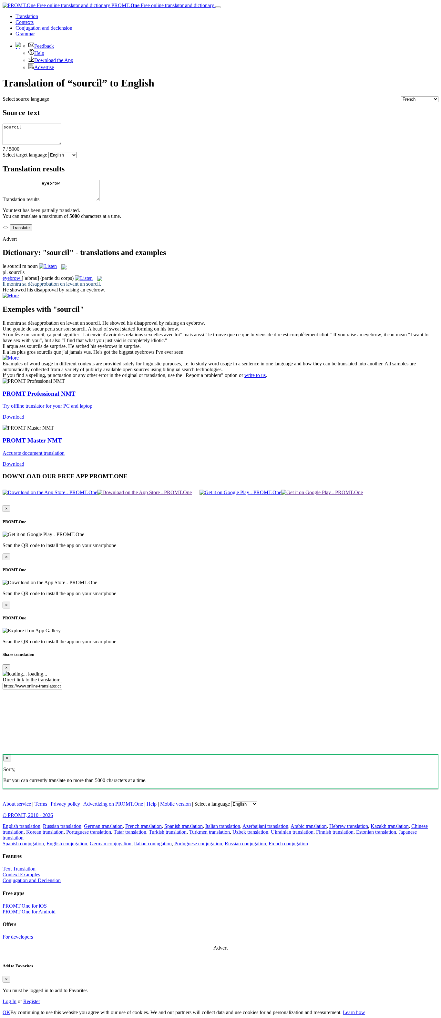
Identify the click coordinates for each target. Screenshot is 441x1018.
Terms (41, 804)
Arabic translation (309, 826)
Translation (26, 16)
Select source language (26, 99)
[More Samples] (11, 295)
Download (13, 417)
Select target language (25, 155)
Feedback (44, 46)
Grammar (25, 33)
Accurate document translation (34, 453)
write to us (255, 375)
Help (39, 53)
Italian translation (222, 826)
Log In (9, 1001)
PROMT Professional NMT (39, 393)
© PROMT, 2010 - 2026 (28, 815)
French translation (143, 826)
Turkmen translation (209, 832)
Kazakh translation (390, 826)
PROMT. (162, 5)
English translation (21, 826)
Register (31, 1001)
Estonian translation (376, 832)
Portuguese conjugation (198, 843)
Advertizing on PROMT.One (113, 804)
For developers (18, 937)
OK (6, 1012)
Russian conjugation (245, 843)
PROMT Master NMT (32, 440)
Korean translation (45, 832)
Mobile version (175, 804)
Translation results (21, 199)
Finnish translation (335, 832)
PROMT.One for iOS (25, 906)
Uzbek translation (250, 832)
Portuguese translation (88, 832)
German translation (103, 826)
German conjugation (110, 843)
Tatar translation (130, 832)
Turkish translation (168, 832)
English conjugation (66, 843)
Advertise (44, 67)
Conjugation (43, 28)
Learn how (354, 1012)
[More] (11, 358)
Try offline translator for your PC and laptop (47, 406)
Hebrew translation (348, 826)
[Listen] (48, 266)
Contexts (24, 22)
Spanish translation (183, 826)
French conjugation (288, 843)
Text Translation (19, 868)
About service (17, 804)
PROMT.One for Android (29, 911)
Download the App (53, 60)
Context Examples (21, 874)
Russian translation (62, 826)
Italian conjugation (153, 843)
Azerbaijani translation (265, 826)
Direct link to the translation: (31, 679)
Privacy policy (65, 804)
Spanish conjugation (23, 843)
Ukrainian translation (292, 832)
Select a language (212, 804)
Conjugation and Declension (32, 880)
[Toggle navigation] (218, 7)
